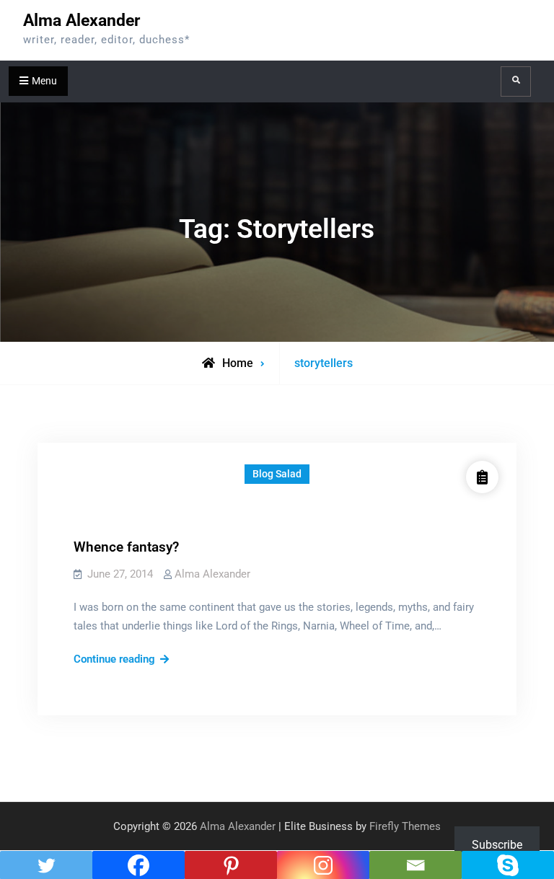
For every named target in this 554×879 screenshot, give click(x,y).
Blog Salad (277, 474)
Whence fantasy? (126, 547)
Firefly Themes (405, 826)
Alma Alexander (81, 20)
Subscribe (497, 845)
